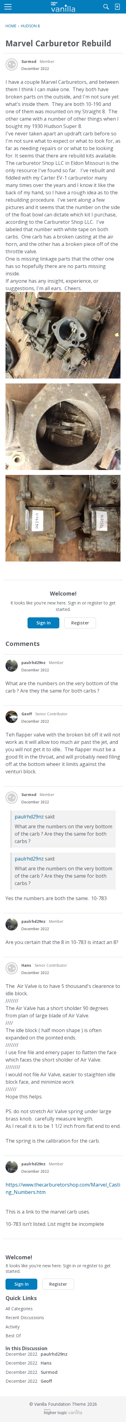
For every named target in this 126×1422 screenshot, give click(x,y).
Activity (13, 1327)
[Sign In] (117, 7)
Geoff (26, 714)
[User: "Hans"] (12, 968)
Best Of (13, 1335)
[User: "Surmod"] (12, 64)
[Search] (106, 7)
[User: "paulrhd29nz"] (12, 665)
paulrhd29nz (33, 662)
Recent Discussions (25, 1317)
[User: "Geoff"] (12, 717)
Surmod (28, 61)
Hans (26, 965)
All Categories (19, 1308)
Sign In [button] (43, 623)
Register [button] (80, 623)
